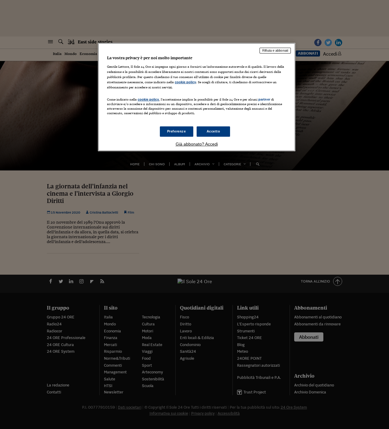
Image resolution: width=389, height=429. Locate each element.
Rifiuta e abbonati (275, 50)
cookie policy (185, 82)
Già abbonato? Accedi (197, 144)
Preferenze (176, 131)
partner (264, 99)
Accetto (213, 131)
